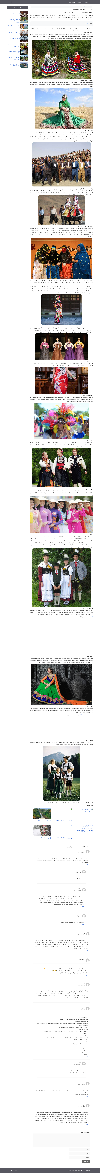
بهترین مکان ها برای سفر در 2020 (44, 820)
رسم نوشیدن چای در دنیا (15, 13)
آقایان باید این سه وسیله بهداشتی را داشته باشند (64, 821)
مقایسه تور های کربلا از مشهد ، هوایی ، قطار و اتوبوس (64, 837)
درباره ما (83, 1170)
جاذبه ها (90, 6)
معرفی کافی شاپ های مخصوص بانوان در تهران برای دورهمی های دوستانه (85, 831)
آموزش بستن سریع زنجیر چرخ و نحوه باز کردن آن (43, 837)
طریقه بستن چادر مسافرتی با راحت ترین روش (14, 45)
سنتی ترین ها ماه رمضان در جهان (14, 51)
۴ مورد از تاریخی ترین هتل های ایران (13, 32)
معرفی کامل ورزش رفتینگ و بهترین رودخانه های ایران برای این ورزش (14, 21)
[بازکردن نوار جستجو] (12, 2)
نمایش (86, 23)
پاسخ (87, 864)
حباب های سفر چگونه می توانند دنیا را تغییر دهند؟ (13, 64)
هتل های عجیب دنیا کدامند (14, 38)
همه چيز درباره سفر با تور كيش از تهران (14, 26)
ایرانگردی (87, 2)
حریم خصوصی (76, 1170)
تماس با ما (70, 1170)
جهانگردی (80, 2)
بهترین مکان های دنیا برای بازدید (86, 812)
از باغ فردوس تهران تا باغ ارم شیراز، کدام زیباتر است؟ (14, 58)
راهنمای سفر (72, 2)
